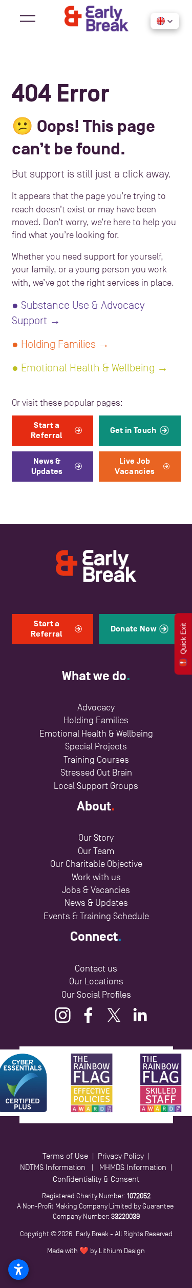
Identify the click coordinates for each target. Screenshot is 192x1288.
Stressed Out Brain (96, 772)
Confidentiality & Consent (96, 1179)
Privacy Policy (121, 1156)
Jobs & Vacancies (96, 890)
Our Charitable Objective (96, 864)
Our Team (96, 851)
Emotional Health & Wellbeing (96, 733)
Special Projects (96, 746)
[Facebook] (88, 1015)
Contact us (96, 968)
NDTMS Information (53, 1167)
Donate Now (133, 629)
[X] (114, 1015)
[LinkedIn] (140, 1015)
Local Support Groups (96, 786)
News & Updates (47, 466)
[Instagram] (63, 1015)
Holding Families (96, 720)
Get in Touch (133, 430)
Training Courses (96, 760)
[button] (165, 21)
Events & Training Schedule (96, 916)
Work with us (96, 877)
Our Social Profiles (96, 994)
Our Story (96, 838)
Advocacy (96, 707)
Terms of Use (65, 1156)
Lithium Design (122, 1250)
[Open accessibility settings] (18, 1269)
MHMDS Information (132, 1167)
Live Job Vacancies (135, 466)
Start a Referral (47, 430)
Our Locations (96, 981)
